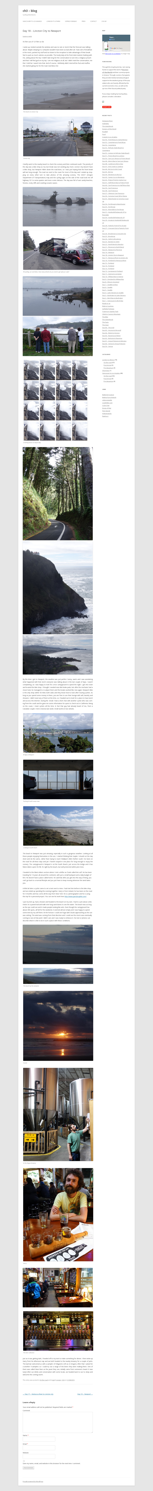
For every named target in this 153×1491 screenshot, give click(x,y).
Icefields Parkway (108, 309)
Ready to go (106, 303)
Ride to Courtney (108, 306)
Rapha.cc (105, 416)
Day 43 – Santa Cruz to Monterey (113, 177)
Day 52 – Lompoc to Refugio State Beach (115, 153)
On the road (44, 1380)
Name (26, 1435)
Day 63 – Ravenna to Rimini (111, 336)
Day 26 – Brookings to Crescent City (114, 234)
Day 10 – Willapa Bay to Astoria (112, 277)
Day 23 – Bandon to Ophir (111, 242)
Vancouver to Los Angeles (32, 21)
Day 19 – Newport (85, 1394)
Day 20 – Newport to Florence (112, 250)
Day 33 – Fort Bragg (108, 207)
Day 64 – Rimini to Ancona (111, 333)
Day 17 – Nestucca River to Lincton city (38, 1394)
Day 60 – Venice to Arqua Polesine (113, 344)
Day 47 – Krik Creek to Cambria (112, 167)
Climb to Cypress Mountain (111, 314)
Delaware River (107, 121)
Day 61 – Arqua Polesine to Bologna (114, 341)
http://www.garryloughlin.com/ (75, 896)
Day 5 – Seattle (107, 290)
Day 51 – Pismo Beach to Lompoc (113, 156)
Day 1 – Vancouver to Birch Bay (112, 301)
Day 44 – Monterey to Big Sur (112, 175)
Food (104, 134)
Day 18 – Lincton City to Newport (113, 255)
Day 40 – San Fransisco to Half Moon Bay (116, 185)
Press (83, 21)
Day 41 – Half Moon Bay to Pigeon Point (115, 183)
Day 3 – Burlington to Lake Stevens (114, 295)
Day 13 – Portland (108, 269)
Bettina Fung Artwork (109, 397)
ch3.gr (104, 21)
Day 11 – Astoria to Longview (112, 274)
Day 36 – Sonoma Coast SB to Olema (114, 196)
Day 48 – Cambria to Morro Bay (112, 164)
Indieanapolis (107, 414)
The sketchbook (107, 126)
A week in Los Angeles (109, 137)
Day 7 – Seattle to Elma (110, 285)
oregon (58, 1380)
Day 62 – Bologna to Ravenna (112, 338)
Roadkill (105, 132)
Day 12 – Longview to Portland (112, 271)
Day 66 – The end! (108, 328)
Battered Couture (108, 395)
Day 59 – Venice (107, 346)
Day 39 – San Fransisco (110, 188)
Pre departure (108, 368)
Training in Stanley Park (110, 312)
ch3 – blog (30, 11)
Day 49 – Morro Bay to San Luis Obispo (115, 161)
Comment (26, 1410)
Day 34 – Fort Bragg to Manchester (113, 204)
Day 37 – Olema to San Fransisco (113, 193)
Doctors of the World (109, 129)
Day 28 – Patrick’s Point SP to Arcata (114, 226)
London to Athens (53, 21)
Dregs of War (106, 408)
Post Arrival (107, 365)
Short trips (105, 371)
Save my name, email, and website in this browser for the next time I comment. (51, 1463)
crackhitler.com (107, 403)
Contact (93, 21)
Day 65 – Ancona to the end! (111, 330)
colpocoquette (107, 400)
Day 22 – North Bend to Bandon (112, 244)
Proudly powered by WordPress (33, 1481)
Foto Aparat (106, 411)
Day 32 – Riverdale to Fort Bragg (113, 209)
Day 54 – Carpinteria (109, 145)
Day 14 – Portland (108, 266)
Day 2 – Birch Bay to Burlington (112, 298)
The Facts (105, 322)
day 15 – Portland (108, 263)
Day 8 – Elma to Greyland (110, 282)
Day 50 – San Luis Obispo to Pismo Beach (116, 158)
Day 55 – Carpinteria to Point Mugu (114, 142)
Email (25, 1444)
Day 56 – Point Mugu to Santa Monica (114, 140)
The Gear (105, 325)
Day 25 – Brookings (108, 236)
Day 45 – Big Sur (107, 172)
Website (26, 1453)
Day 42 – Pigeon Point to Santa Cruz (114, 180)
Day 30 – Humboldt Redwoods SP (113, 218)
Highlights (105, 124)
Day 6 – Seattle (107, 287)
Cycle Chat (105, 405)
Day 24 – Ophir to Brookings (111, 239)
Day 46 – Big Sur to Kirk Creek (112, 169)
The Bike (105, 317)
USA (63, 1380)
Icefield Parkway (71, 21)
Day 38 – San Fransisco (110, 191)
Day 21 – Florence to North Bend (113, 247)
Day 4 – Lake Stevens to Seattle (113, 293)
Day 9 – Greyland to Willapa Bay (113, 279)
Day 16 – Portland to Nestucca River (114, 260)
